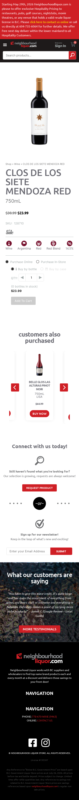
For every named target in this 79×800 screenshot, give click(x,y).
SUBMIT (61, 551)
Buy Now (39, 413)
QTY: (14, 278)
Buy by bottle (27, 269)
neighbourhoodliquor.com (45, 786)
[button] (5, 45)
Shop (8, 163)
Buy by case (57, 269)
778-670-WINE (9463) (44, 716)
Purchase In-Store (53, 261)
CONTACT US (44, 720)
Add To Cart (23, 301)
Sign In (60, 46)
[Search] (72, 55)
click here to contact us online (49, 22)
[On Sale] (39, 232)
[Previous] (15, 387)
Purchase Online (21, 261)
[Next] (64, 387)
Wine (17, 163)
